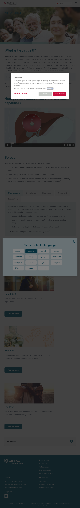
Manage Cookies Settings (20, 94)
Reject (45, 94)
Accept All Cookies (60, 94)
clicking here (50, 88)
